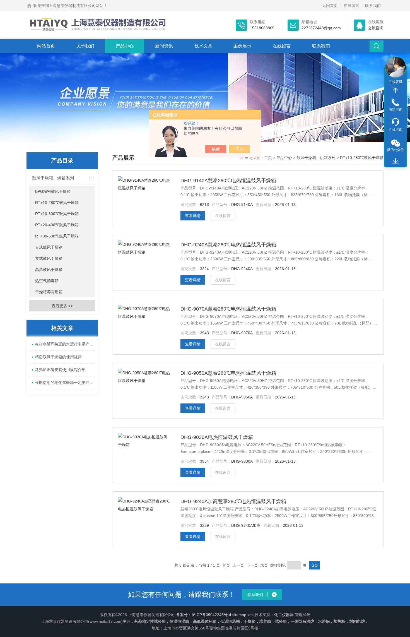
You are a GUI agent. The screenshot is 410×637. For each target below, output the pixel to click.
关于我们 (85, 46)
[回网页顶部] (395, 89)
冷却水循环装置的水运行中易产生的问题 (65, 344)
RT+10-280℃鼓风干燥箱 (57, 202)
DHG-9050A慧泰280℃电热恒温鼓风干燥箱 (228, 373)
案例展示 (242, 46)
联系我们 (373, 5)
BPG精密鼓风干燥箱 (53, 191)
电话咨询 (395, 110)
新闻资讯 (164, 46)
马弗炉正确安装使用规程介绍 (60, 369)
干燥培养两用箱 (48, 292)
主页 (268, 157)
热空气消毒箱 (47, 280)
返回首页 (330, 5)
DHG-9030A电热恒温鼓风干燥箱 (216, 437)
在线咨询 (395, 130)
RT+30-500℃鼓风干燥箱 (57, 236)
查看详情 (193, 215)
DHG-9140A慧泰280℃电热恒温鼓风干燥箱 (228, 180)
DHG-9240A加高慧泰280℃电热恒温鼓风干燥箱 (233, 501)
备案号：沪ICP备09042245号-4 (203, 614)
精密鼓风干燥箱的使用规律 (58, 357)
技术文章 (203, 46)
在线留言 (351, 5)
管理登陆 (302, 614)
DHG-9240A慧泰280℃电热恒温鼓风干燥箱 (228, 244)
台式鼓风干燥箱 (48, 247)
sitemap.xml (243, 614)
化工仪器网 (284, 614)
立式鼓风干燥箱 (48, 258)
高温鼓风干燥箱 (48, 269)
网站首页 (46, 46)
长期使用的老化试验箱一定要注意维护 (65, 382)
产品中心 (125, 46)
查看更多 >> (62, 306)
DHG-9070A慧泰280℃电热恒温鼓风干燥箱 (228, 309)
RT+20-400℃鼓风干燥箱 (57, 225)
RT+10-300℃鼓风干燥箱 (57, 213)
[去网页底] (395, 161)
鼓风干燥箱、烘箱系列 (53, 178)
